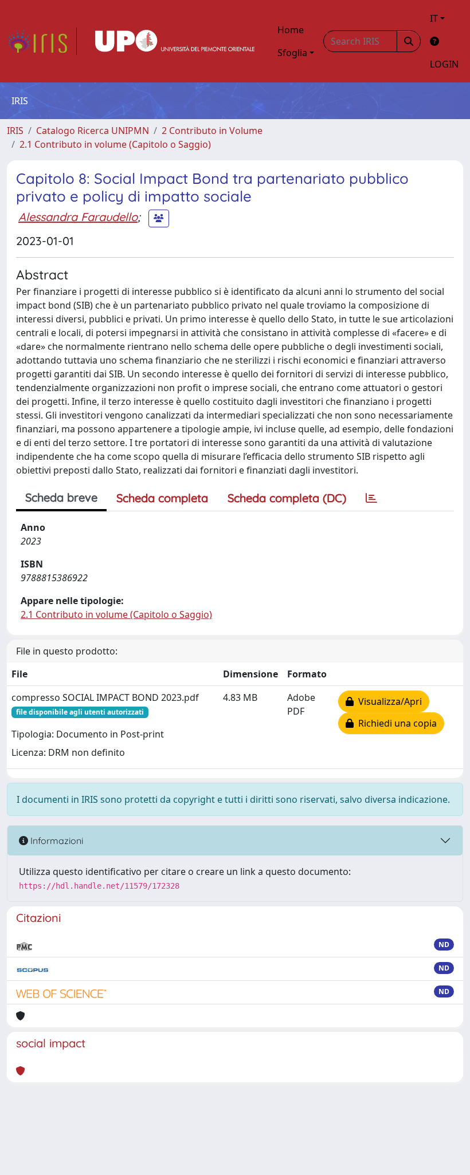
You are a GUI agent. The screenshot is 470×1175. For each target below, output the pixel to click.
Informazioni (55, 840)
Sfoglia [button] (292, 52)
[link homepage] (42, 41)
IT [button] (434, 18)
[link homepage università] (175, 41)
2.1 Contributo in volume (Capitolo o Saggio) (115, 144)
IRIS (15, 130)
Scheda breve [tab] (61, 497)
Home (290, 29)
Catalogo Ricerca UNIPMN (92, 130)
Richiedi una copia (395, 723)
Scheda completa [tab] (162, 498)
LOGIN (444, 64)
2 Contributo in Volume (212, 130)
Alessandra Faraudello (78, 217)
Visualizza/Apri (388, 701)
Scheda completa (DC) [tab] (287, 498)
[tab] (371, 498)
